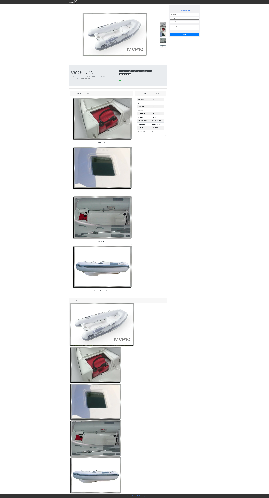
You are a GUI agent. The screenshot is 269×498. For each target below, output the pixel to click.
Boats (179, 2)
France (190, 2)
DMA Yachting (141, 496)
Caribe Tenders (133, 496)
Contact (197, 2)
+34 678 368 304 (185, 11)
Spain (184, 2)
